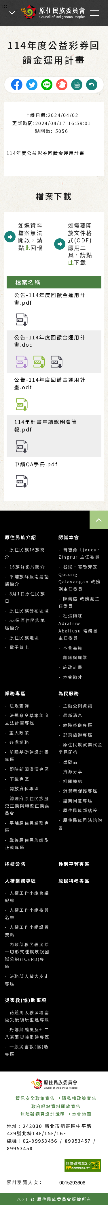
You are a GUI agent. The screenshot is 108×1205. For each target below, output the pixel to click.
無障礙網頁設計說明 (42, 1114)
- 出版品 (68, 761)
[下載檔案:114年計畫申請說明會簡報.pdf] (22, 446)
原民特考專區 (74, 880)
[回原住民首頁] (53, 12)
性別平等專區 (74, 863)
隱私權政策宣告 (79, 1098)
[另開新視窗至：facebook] (16, 83)
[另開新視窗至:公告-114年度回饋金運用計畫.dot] (39, 361)
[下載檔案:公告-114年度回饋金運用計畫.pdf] (22, 319)
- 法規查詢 (17, 706)
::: (5, 5)
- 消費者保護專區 (78, 791)
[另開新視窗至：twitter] (31, 83)
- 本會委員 (70, 648)
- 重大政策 (17, 732)
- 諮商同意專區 (75, 801)
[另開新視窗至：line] (46, 83)
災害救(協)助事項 (26, 999)
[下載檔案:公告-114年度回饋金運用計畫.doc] (22, 361)
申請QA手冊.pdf (35, 464)
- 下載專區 (17, 779)
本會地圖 (82, 1114)
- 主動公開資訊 (75, 706)
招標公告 (15, 863)
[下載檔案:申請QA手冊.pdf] (22, 480)
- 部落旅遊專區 (75, 735)
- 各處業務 (17, 742)
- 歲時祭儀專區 (75, 725)
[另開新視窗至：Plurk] (61, 83)
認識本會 (68, 537)
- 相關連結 (70, 781)
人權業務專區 (20, 880)
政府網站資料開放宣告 (56, 1106)
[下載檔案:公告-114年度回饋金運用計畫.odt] (22, 403)
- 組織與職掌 (73, 657)
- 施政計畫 (70, 667)
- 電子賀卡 (17, 647)
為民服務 (68, 693)
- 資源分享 (70, 771)
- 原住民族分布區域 (27, 611)
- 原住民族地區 (22, 638)
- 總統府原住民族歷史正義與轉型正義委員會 (27, 805)
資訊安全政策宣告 (35, 1098)
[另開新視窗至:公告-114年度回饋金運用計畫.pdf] (56, 361)
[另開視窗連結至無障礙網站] (83, 1165)
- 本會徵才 (70, 677)
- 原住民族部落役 (78, 810)
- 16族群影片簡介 (25, 567)
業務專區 (15, 693)
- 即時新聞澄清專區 (27, 769)
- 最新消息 (70, 715)
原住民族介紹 (20, 537)
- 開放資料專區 (22, 788)
